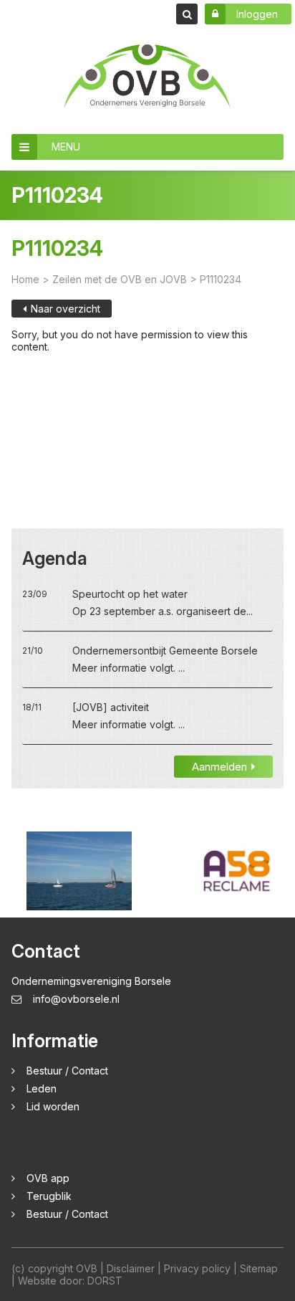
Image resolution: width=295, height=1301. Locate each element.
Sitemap (259, 1268)
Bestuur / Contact (67, 1070)
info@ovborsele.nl (76, 999)
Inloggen (257, 14)
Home (25, 279)
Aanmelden (219, 766)
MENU (66, 146)
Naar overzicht (65, 308)
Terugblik (49, 1196)
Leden (41, 1088)
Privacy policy (197, 1268)
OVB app (47, 1178)
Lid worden (52, 1106)
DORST (104, 1280)
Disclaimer (131, 1268)
